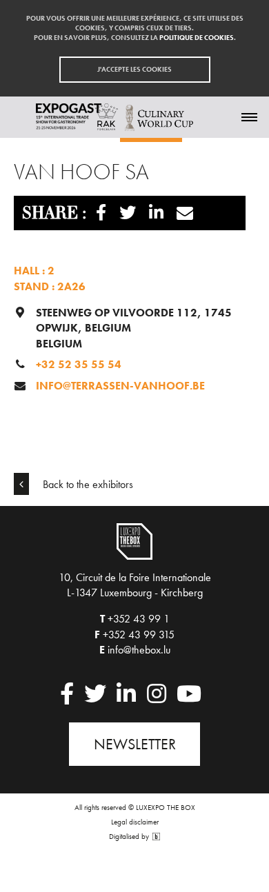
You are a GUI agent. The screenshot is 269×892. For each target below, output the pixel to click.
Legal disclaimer (135, 822)
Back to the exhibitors (86, 484)
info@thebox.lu (139, 649)
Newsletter (135, 744)
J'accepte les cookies (134, 69)
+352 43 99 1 (139, 618)
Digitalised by (130, 836)
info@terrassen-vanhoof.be (120, 385)
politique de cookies (196, 37)
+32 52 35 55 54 (78, 364)
